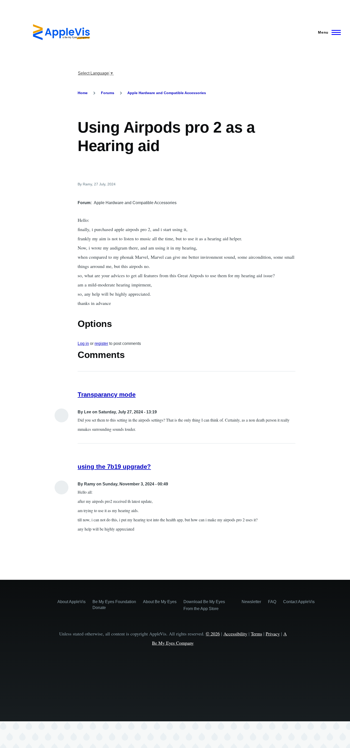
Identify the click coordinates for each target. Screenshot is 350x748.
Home (83, 93)
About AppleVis (71, 602)
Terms (256, 634)
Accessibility (235, 634)
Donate (99, 607)
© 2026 (213, 634)
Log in (83, 343)
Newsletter (251, 602)
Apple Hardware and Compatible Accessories (166, 93)
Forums (107, 93)
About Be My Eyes (160, 602)
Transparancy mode (107, 394)
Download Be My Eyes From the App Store (204, 605)
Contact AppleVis (299, 602)
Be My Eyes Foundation (114, 602)
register (101, 343)
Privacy (273, 634)
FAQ (272, 602)
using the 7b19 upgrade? (114, 466)
